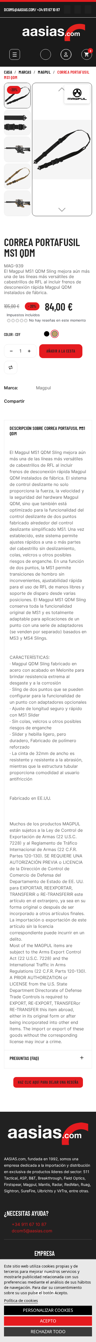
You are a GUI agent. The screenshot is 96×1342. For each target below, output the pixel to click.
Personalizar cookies (48, 1310)
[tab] (48, 432)
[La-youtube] (67, 9)
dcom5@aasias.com (19, 9)
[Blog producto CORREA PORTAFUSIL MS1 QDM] (13, 231)
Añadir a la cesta (60, 351)
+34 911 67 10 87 (48, 9)
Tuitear (47, 401)
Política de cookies (21, 1300)
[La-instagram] (77, 9)
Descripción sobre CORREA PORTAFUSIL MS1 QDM (47, 431)
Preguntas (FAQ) (24, 1058)
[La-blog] (88, 9)
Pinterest (56, 401)
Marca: (11, 387)
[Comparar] (10, 367)
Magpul (43, 387)
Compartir (39, 401)
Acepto (48, 1321)
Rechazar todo (48, 1332)
